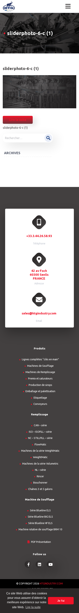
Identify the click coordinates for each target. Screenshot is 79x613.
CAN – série (40, 425)
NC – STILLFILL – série (40, 438)
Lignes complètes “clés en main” (40, 359)
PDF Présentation (41, 541)
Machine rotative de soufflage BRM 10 (40, 529)
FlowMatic (40, 444)
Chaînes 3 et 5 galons (40, 489)
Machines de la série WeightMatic (40, 450)
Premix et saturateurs (40, 378)
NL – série (40, 469)
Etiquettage (40, 397)
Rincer (40, 476)
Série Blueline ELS (40, 510)
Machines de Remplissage (40, 372)
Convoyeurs (40, 403)
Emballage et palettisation (40, 391)
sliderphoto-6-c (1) (15, 127)
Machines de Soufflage (40, 365)
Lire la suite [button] (33, 607)
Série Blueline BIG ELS (40, 516)
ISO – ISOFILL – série (40, 431)
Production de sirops (40, 384)
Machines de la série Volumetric (40, 463)
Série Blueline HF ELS (40, 523)
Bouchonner (40, 482)
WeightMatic (40, 457)
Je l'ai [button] (60, 600)
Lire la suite (17, 119)
